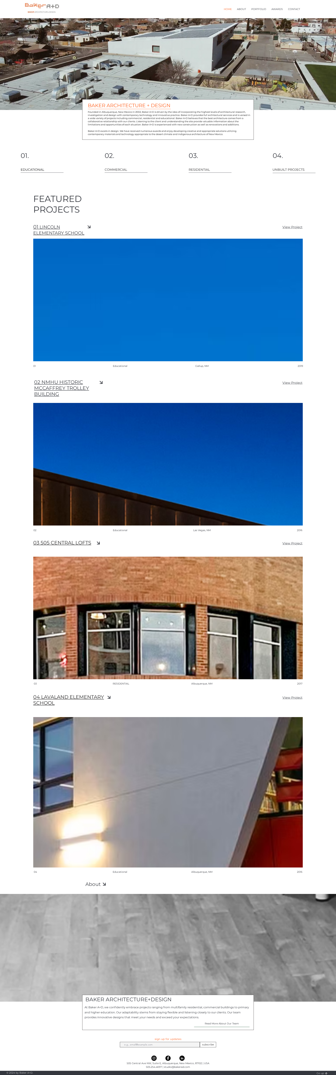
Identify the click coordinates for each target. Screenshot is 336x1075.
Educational (120, 871)
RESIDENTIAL (121, 683)
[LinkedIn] (182, 1058)
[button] (241, 9)
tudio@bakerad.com (177, 1067)
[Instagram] (154, 1058)
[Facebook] (168, 1058)
